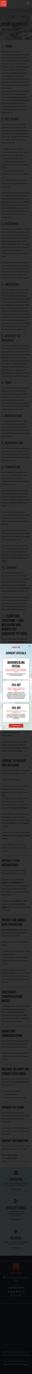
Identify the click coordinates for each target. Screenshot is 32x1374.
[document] (16, 687)
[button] (29, 646)
